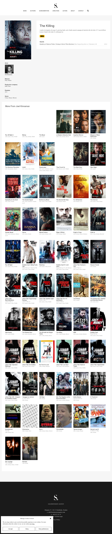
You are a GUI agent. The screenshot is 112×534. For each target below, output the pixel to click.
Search (88, 10)
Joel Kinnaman (8, 74)
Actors (65, 11)
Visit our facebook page (56, 516)
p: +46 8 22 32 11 (56, 514)
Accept (10, 529)
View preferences (44, 529)
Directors (56, 11)
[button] (50, 518)
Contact (81, 11)
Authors (33, 11)
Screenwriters (44, 11)
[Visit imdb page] (42, 37)
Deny (27, 529)
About (73, 11)
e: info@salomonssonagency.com (56, 512)
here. (33, 524)
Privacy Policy (56, 519)
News (25, 11)
